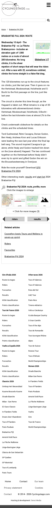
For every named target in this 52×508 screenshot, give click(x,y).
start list (41, 176)
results (28, 176)
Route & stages (8, 280)
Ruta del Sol (33, 290)
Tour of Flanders (8, 422)
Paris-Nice (32, 300)
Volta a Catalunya (35, 310)
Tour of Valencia (34, 280)
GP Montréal (7, 462)
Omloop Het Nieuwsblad (12, 386)
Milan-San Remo (35, 376)
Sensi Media (36, 500)
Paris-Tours (7, 472)
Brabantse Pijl (8, 432)
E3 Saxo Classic (8, 406)
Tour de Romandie (35, 330)
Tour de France (34, 422)
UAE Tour (32, 295)
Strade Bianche (8, 396)
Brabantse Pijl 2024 (14, 256)
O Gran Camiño (34, 320)
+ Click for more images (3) (26, 211)
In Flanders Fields (9, 411)
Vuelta (31, 411)
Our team (39, 481)
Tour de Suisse (34, 345)
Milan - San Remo (9, 401)
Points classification (10, 305)
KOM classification (10, 300)
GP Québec (6, 457)
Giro (30, 417)
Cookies (39, 487)
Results (37, 219)
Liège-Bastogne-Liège (11, 447)
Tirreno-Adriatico (35, 305)
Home (3, 29)
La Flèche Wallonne (10, 442)
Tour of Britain (34, 356)
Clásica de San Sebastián (12, 452)
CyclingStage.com (17, 8)
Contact (8, 494)
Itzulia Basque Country (37, 315)
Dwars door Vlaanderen (11, 417)
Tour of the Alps (34, 325)
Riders (15, 219)
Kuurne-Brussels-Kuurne (12, 391)
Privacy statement (13, 487)
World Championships (37, 361)
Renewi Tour (33, 351)
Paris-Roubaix (8, 427)
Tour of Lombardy (9, 467)
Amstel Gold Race (9, 437)
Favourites (6, 290)
